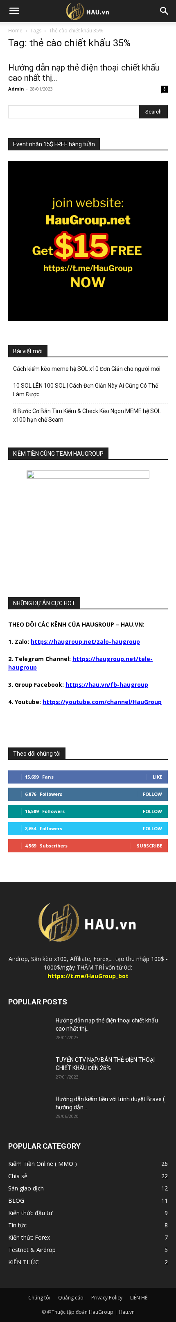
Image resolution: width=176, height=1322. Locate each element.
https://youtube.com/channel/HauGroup (102, 702)
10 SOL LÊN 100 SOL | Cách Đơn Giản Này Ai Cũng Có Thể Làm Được (85, 390)
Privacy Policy (106, 1297)
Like (157, 777)
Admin (16, 89)
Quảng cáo (70, 1297)
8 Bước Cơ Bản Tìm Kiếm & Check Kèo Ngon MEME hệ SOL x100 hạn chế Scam (87, 415)
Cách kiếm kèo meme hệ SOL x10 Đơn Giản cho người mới (86, 369)
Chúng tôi (39, 1297)
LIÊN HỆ (139, 1297)
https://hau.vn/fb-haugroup (106, 684)
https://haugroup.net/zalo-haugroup (85, 641)
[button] (14, 11)
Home (15, 30)
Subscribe (149, 846)
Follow (152, 794)
